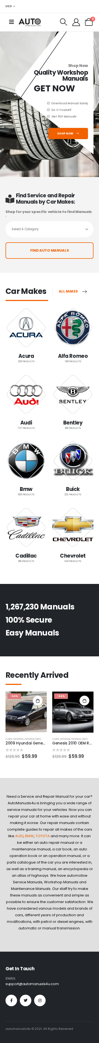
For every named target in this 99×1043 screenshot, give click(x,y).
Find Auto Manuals (49, 250)
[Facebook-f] (11, 1000)
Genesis (18, 739)
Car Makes (26, 291)
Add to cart (38, 700)
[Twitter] (25, 1000)
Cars (9, 739)
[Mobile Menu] (12, 22)
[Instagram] (40, 1000)
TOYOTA (42, 836)
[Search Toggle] (63, 22)
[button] (7, 711)
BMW (29, 836)
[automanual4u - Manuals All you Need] (30, 22)
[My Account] (76, 22)
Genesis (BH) (32, 739)
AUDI (19, 836)
